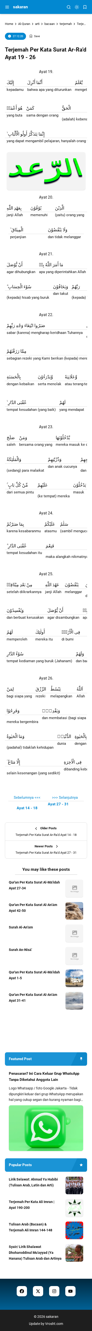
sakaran (20, 6)
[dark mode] (77, 7)
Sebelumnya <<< (27, 797)
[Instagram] (54, 1291)
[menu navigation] (7, 7)
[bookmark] (85, 7)
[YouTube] (70, 1291)
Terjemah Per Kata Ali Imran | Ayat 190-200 (31, 1205)
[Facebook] (22, 1291)
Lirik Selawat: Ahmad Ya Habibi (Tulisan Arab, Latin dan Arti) (33, 1182)
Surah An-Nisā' (20, 950)
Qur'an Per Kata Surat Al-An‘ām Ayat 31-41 (33, 997)
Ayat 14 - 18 (27, 808)
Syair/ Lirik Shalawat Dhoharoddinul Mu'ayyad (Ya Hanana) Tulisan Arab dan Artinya (35, 1252)
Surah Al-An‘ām (21, 927)
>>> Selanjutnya (65, 797)
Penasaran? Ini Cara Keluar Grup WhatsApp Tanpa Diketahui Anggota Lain (44, 1076)
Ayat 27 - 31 (58, 804)
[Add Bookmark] (34, 36)
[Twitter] (38, 1291)
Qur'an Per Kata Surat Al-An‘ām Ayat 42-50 (33, 908)
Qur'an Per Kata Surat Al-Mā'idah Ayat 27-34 (34, 885)
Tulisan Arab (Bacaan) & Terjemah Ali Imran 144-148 (30, 1227)
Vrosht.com (54, 1324)
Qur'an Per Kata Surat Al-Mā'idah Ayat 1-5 (34, 975)
